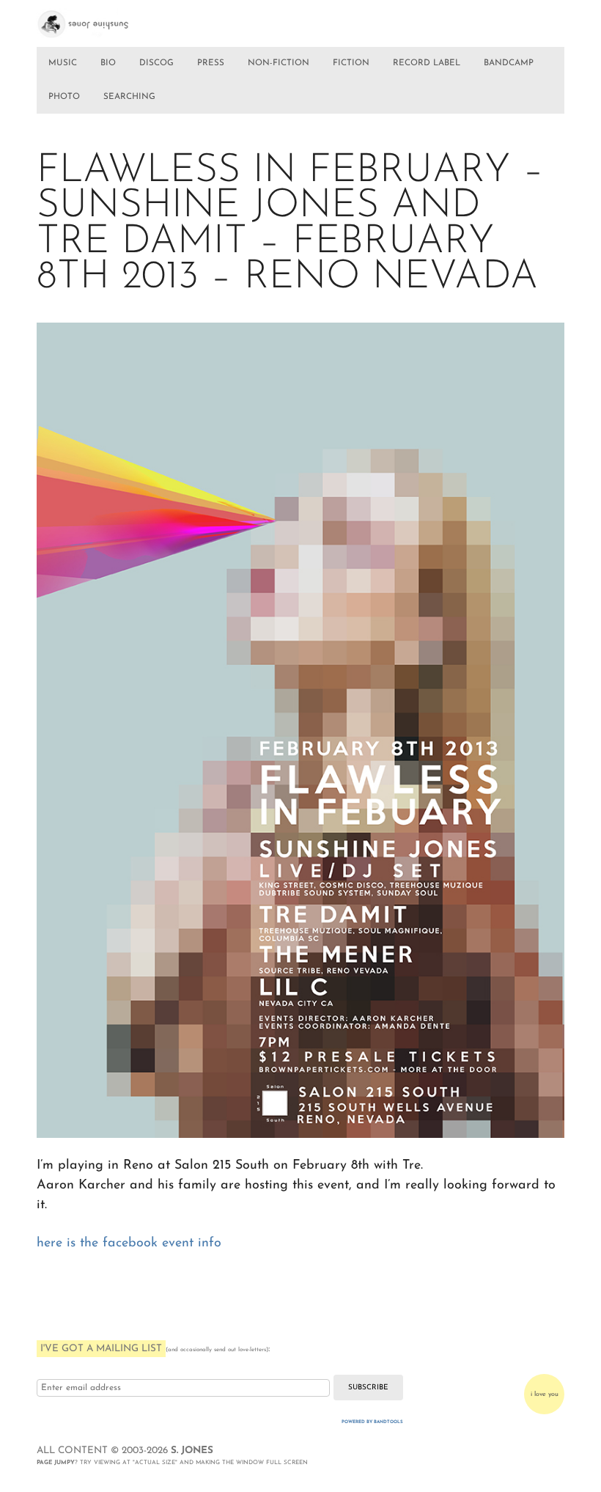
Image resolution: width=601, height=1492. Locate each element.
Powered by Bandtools (372, 1422)
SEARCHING (129, 96)
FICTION (351, 63)
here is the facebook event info (129, 1243)
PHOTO (64, 96)
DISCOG (156, 63)
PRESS (210, 63)
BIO (108, 63)
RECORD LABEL (426, 63)
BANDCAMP (509, 63)
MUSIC (62, 63)
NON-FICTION (278, 63)
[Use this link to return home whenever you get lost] (98, 20)
